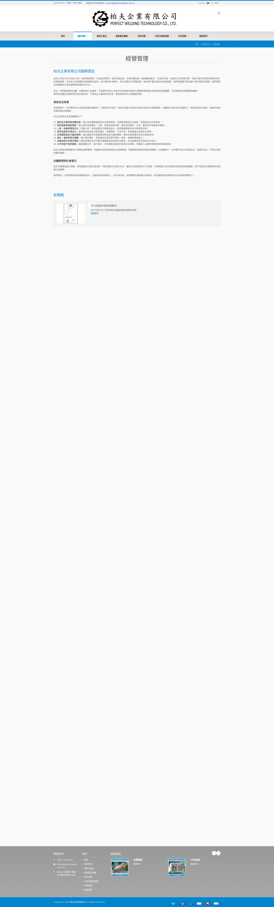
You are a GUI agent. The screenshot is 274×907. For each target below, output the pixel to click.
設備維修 (138, 859)
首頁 (63, 36)
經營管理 (216, 44)
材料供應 (142, 36)
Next (218, 195)
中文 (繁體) (214, 3)
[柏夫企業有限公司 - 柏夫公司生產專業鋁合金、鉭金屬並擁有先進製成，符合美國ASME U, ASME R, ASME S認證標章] (134, 17)
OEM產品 (195, 859)
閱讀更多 (95, 213)
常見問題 (182, 36)
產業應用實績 (122, 36)
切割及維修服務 (162, 36)
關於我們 (82, 36)
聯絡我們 (203, 36)
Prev (214, 195)
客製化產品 (102, 36)
